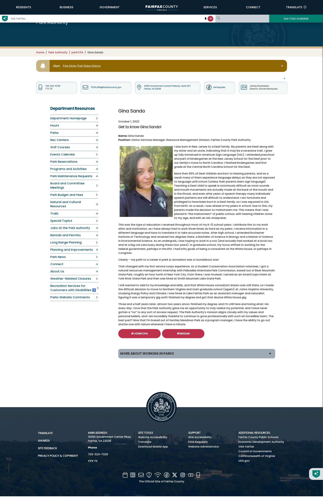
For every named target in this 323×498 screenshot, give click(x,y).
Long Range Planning (66, 242)
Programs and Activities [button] (68, 169)
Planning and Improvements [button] (71, 250)
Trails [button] (54, 213)
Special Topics (61, 221)
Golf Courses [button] (60, 147)
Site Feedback (47, 448)
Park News (58, 257)
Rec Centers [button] (59, 140)
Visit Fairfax (246, 447)
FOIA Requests (198, 442)
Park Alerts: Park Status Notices (82, 65)
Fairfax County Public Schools (258, 437)
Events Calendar (62, 154)
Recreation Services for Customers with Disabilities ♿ (73, 288)
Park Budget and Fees (66, 195)
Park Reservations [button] (63, 162)
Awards (44, 441)
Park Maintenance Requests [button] (71, 176)
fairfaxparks (219, 87)
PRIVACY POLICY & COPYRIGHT (58, 456)
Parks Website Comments (70, 297)
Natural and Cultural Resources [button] (65, 204)
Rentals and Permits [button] (65, 235)
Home (40, 52)
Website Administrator (203, 447)
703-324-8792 (52, 86)
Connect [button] (56, 264)
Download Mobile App (153, 447)
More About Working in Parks (147, 353)
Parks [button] (54, 133)
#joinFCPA (139, 333)
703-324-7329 (98, 454)
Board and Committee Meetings (67, 185)
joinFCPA (77, 52)
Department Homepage (68, 118)
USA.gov (244, 461)
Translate (45, 433)
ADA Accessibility (200, 437)
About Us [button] (57, 271)
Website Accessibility (152, 437)
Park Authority (57, 52)
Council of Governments (255, 451)
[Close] (282, 66)
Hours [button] (54, 125)
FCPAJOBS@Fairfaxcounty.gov (106, 87)
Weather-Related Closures (70, 279)
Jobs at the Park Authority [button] (70, 228)
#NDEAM (183, 333)
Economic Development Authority (261, 442)
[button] (23, 7)
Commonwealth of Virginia (256, 456)
